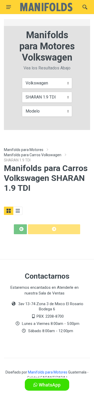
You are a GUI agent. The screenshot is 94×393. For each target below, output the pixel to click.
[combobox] (47, 83)
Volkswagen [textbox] (37, 83)
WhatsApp (49, 385)
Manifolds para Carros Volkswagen (32, 155)
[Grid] (8, 211)
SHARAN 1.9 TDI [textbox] (41, 97)
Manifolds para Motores (23, 150)
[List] (17, 211)
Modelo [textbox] (33, 111)
